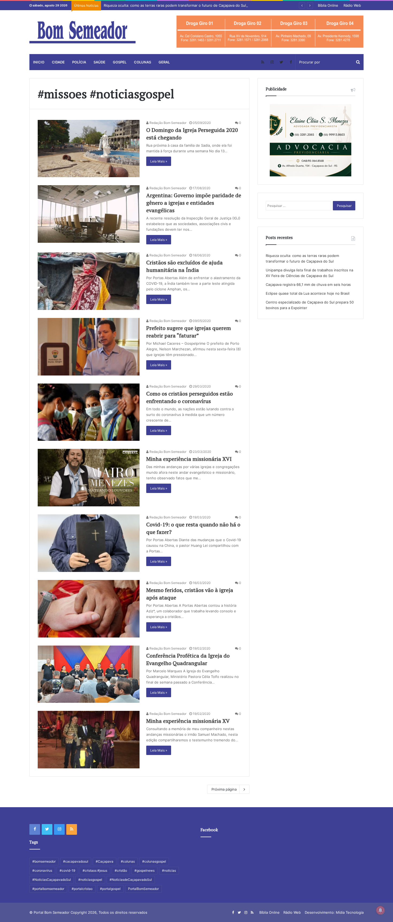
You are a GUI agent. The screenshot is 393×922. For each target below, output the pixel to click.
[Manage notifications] (380, 910)
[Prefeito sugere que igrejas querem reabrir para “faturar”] (89, 346)
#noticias (169, 870)
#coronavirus (42, 870)
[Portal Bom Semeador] (82, 32)
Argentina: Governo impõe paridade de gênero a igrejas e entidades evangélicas (193, 203)
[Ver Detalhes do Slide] (270, 32)
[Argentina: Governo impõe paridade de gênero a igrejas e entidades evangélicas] (89, 214)
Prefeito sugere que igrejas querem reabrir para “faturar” (188, 331)
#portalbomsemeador (48, 889)
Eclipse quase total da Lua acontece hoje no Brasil (307, 293)
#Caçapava (104, 861)
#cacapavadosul (75, 861)
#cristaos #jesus (95, 870)
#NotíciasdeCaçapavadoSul (131, 880)
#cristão (121, 870)
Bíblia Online (328, 5)
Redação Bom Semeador (167, 123)
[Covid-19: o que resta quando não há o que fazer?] (89, 543)
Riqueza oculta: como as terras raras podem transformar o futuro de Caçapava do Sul (175, 5)
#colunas (128, 861)
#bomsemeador (44, 861)
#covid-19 (67, 870)
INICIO (38, 62)
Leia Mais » (158, 161)
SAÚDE (99, 62)
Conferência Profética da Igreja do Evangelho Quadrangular (188, 659)
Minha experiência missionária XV (188, 720)
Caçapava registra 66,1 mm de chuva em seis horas (308, 284)
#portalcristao (82, 889)
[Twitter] (281, 62)
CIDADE (58, 62)
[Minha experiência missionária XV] (89, 739)
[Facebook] (290, 62)
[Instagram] (272, 62)
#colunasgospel (154, 861)
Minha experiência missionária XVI (189, 458)
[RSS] (262, 62)
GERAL (164, 62)
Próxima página (224, 789)
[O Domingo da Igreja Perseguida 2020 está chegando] (89, 148)
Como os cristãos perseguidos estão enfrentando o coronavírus (189, 397)
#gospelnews (144, 870)
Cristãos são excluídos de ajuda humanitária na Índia (184, 266)
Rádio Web (352, 5)
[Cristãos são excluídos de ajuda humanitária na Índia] (89, 281)
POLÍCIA (79, 62)
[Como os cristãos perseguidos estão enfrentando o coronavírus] (89, 412)
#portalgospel (110, 889)
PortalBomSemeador (143, 889)
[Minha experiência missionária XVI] (89, 477)
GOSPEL (119, 62)
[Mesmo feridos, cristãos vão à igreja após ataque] (89, 609)
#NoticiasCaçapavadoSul (51, 880)
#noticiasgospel (90, 880)
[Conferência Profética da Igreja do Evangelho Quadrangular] (89, 674)
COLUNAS (142, 62)
